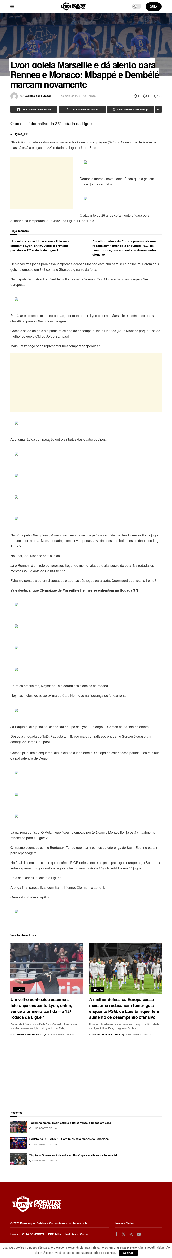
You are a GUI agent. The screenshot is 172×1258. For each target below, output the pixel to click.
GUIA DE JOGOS (33, 1234)
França (91, 96)
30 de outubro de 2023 (137, 1034)
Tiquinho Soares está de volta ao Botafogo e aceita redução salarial (73, 1155)
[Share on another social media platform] (158, 109)
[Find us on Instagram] (131, 1234)
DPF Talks (54, 1234)
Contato (85, 1234)
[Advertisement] (41, 183)
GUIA (153, 6)
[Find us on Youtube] (139, 1234)
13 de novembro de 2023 (60, 1034)
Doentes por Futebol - (34, 1223)
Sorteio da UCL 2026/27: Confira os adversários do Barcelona (69, 1139)
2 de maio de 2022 (70, 96)
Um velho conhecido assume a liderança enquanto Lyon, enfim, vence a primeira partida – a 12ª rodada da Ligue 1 (39, 245)
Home (14, 1234)
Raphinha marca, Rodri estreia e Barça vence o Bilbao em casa (70, 1123)
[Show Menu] (12, 6)
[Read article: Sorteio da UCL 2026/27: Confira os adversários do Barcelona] (18, 1143)
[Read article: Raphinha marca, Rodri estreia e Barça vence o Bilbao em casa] (18, 1127)
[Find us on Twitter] (123, 1234)
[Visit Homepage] (73, 6)
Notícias (70, 1234)
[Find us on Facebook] (116, 1234)
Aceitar (128, 1253)
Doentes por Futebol (37, 96)
